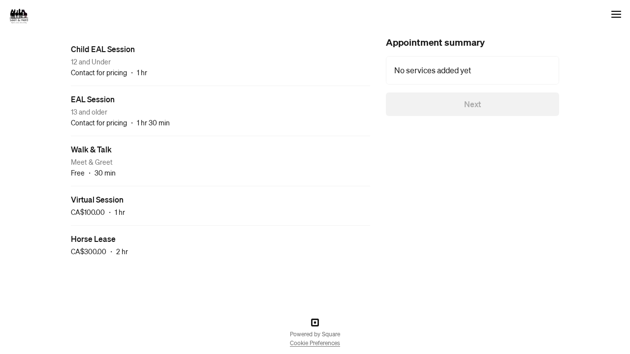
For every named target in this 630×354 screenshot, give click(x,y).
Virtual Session (97, 199)
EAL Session (93, 99)
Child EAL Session (103, 49)
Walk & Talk (91, 149)
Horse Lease (93, 239)
